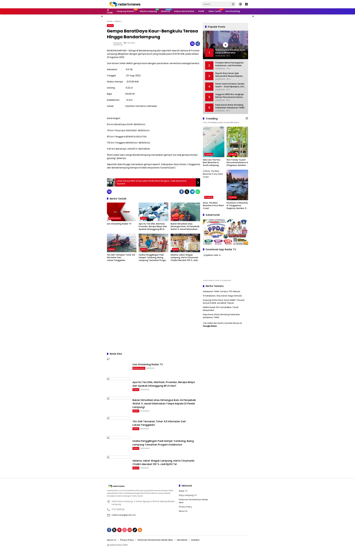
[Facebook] (181, 191)
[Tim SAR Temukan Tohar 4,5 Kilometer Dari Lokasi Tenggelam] (121, 243)
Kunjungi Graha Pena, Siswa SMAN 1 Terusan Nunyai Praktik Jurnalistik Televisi (224, 301)
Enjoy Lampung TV (188, 495)
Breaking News (115, 218)
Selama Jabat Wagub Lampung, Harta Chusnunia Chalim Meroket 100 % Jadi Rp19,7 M (184, 258)
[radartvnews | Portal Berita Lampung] (124, 4)
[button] (233, 4)
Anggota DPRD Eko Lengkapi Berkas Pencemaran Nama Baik (229, 95)
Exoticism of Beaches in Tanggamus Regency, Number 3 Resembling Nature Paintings (237, 206)
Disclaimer (182, 540)
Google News (210, 326)
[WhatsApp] (197, 191)
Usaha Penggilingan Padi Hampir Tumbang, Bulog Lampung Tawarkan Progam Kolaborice (153, 258)
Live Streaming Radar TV (119, 224)
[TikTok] (135, 530)
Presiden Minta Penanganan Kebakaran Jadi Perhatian (229, 64)
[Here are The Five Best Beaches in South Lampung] (213, 142)
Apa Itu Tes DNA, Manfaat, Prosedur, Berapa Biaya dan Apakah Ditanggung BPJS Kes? (153, 227)
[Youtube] (129, 530)
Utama (110, 25)
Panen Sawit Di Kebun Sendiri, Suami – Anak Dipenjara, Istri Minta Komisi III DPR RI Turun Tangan (229, 85)
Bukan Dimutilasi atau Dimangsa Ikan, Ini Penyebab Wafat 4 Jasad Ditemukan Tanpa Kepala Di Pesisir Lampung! (185, 227)
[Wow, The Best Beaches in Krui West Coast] (213, 185)
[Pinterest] (119, 530)
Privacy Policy (185, 506)
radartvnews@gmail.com (124, 515)
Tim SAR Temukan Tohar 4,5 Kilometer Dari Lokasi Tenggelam (121, 258)
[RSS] (140, 530)
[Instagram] (124, 530)
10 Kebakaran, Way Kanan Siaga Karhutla (222, 295)
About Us (183, 511)
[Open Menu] (246, 4)
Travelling (209, 154)
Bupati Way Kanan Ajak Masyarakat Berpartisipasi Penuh (228, 74)
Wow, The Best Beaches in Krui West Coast (213, 206)
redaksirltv (117, 43)
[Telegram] (192, 191)
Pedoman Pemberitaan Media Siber (155, 540)
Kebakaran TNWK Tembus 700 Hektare (221, 291)
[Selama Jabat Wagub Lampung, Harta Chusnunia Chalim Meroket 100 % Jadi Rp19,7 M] (185, 243)
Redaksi (195, 540)
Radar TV (183, 491)
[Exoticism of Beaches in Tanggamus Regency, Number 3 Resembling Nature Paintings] (237, 185)
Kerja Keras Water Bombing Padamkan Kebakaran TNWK (229, 106)
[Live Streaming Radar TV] (121, 212)
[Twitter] (187, 191)
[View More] (247, 118)
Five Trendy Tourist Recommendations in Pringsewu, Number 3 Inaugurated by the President (237, 163)
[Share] (197, 43)
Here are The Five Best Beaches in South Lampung (211, 163)
